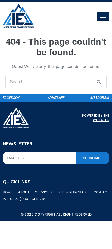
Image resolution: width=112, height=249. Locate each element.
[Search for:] (56, 81)
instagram (99, 97)
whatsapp (56, 97)
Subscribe (92, 158)
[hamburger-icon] (103, 16)
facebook (11, 97)
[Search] (99, 82)
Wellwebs (101, 120)
